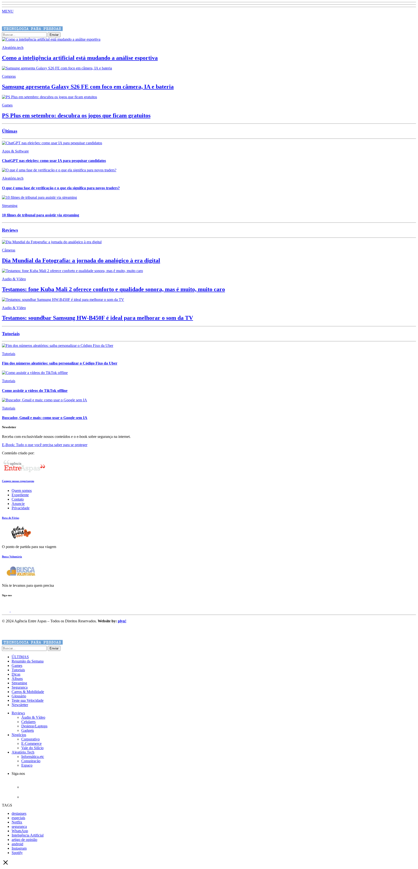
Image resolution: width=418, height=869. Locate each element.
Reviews (18, 713)
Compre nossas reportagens (18, 481)
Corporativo (30, 739)
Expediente (20, 495)
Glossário (19, 696)
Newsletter (20, 705)
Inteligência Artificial (28, 835)
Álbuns (17, 679)
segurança (19, 826)
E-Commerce (31, 743)
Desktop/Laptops (34, 726)
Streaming (19, 683)
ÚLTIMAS (20, 657)
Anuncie (18, 504)
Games (17, 665)
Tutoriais (18, 670)
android (17, 844)
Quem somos (22, 490)
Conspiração (30, 761)
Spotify (17, 853)
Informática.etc (32, 757)
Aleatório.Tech (23, 752)
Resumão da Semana (28, 661)
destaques (19, 813)
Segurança (20, 687)
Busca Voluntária (12, 556)
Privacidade (21, 508)
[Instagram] (6, 610)
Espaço (26, 765)
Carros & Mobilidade (28, 692)
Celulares (28, 722)
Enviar (54, 35)
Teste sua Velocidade (28, 700)
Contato (18, 499)
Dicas (16, 674)
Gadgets (27, 730)
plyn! (122, 621)
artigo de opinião (24, 840)
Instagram (19, 848)
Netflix (17, 822)
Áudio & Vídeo (33, 717)
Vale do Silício (32, 748)
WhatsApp (20, 831)
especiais (18, 818)
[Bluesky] (14, 610)
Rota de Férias (10, 517)
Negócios (19, 735)
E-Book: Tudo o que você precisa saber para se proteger (44, 445)
